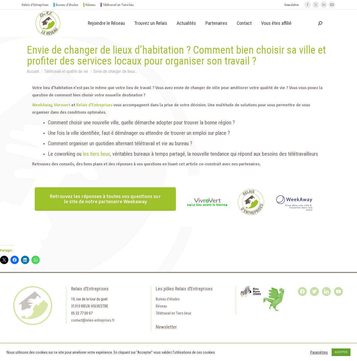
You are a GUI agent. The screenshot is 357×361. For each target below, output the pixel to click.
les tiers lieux (96, 154)
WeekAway (42, 105)
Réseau (90, 5)
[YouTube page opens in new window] (332, 4)
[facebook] (302, 291)
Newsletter (291, 5)
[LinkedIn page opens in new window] (323, 4)
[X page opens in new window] (315, 4)
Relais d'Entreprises (35, 5)
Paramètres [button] (319, 352)
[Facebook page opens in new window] (307, 4)
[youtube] (338, 291)
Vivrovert (62, 105)
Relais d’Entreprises (94, 105)
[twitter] (314, 291)
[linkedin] (326, 291)
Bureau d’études (67, 5)
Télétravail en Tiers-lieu (118, 5)
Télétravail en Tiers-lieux (173, 313)
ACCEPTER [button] (341, 352)
